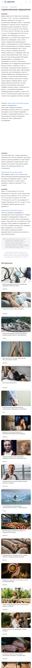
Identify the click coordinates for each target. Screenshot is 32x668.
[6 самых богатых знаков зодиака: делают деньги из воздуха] (16, 476)
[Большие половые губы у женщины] (16, 303)
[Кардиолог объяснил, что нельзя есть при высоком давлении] (16, 574)
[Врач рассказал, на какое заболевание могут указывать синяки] (16, 352)
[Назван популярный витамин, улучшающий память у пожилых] (16, 599)
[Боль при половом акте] (16, 377)
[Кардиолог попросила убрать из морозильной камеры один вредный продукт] (16, 426)
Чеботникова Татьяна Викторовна (18, 103)
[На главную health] (10, 2)
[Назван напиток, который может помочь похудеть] (16, 624)
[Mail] (5, 2)
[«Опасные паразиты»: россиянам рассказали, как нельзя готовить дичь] (16, 648)
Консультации (4, 6)
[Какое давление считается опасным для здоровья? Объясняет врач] (16, 279)
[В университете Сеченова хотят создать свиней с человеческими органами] (16, 550)
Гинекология (13, 6)
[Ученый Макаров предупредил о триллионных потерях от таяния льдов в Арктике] (16, 500)
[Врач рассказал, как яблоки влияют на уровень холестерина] (16, 525)
